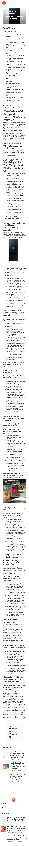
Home (24, 2)
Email (13, 737)
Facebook (14, 728)
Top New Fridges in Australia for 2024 (15, 41)
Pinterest (14, 734)
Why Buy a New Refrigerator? (13, 92)
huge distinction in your (19, 125)
